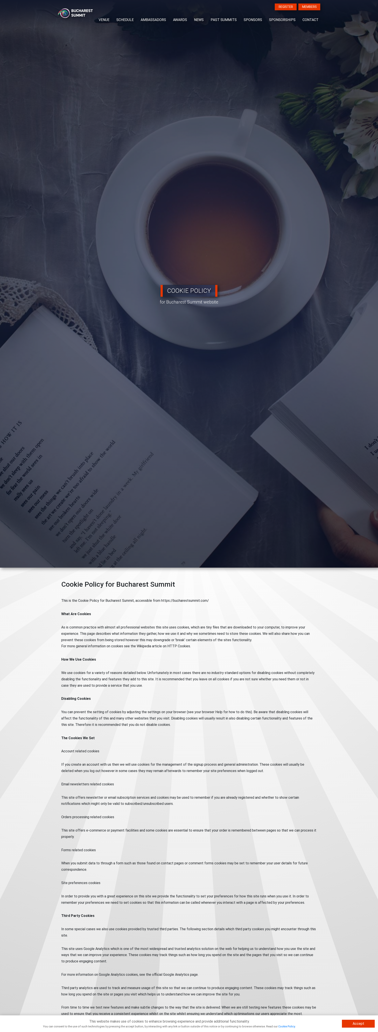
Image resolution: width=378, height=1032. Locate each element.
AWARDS (180, 20)
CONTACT (310, 20)
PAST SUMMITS (224, 20)
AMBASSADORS (153, 20)
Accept (358, 1023)
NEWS (199, 20)
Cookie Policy (286, 1026)
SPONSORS (253, 20)
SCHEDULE (125, 20)
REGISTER (286, 7)
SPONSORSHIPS (282, 20)
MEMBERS (309, 7)
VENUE (104, 20)
